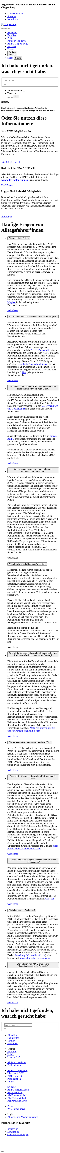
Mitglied (11, 302)
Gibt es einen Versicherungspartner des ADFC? (30, 742)
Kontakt (11, 1081)
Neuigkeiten (13, 1038)
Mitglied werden (15, 13)
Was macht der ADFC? (19, 238)
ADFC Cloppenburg (17, 43)
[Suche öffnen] (5, 28)
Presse (10, 49)
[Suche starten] (5, 84)
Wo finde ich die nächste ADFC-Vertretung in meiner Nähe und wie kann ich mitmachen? (33, 387)
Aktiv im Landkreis (16, 41)
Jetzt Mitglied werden (11, 162)
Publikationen (14, 1065)
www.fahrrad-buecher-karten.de (34, 958)
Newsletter (12, 19)
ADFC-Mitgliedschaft (18, 1089)
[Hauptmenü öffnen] (8, 28)
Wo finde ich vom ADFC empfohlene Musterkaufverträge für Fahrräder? (33, 965)
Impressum (12, 1129)
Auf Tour (49, 898)
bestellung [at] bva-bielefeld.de (30, 955)
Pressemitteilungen (16, 1109)
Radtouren (12, 1043)
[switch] (24, 91)
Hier (24, 372)
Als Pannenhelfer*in (17, 1101)
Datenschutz (13, 1131)
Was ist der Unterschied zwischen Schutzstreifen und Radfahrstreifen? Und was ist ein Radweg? (33, 654)
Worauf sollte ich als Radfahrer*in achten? (27, 564)
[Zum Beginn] (2, 1151)
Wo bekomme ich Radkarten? (22, 910)
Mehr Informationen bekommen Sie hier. (32, 847)
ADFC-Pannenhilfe (40, 350)
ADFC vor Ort (14, 1076)
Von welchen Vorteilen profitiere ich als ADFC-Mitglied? (33, 316)
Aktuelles (12, 32)
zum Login (6, 216)
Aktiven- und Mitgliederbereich (22, 1117)
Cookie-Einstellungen (17, 1134)
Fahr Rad (11, 35)
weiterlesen (12, 310)
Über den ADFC (15, 1073)
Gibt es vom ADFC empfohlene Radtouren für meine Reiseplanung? (33, 861)
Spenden (11, 16)
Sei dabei (11, 46)
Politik (10, 38)
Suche (10, 57)
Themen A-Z (13, 1057)
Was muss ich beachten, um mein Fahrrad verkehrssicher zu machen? (33, 470)
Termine (11, 1040)
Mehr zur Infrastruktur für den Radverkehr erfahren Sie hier (31, 729)
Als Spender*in (14, 1092)
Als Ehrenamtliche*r (17, 1095)
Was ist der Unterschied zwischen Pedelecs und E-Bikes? (33, 777)
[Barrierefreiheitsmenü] (2, 28)
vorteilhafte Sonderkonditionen (33, 364)
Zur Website (7, 185)
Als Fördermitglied (16, 1098)
